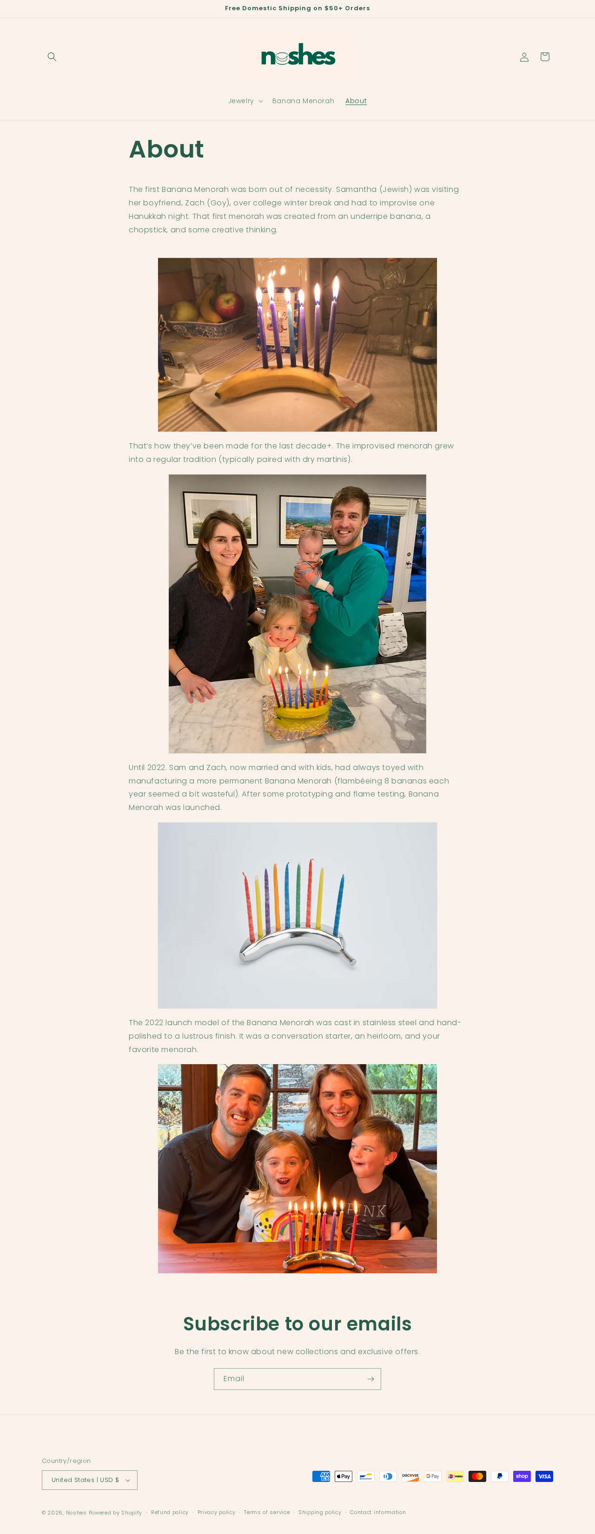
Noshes (76, 1512)
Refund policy (170, 1512)
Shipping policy (320, 1512)
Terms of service (267, 1512)
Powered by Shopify (116, 1512)
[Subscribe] (370, 1379)
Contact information (378, 1512)
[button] (52, 56)
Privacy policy (217, 1512)
